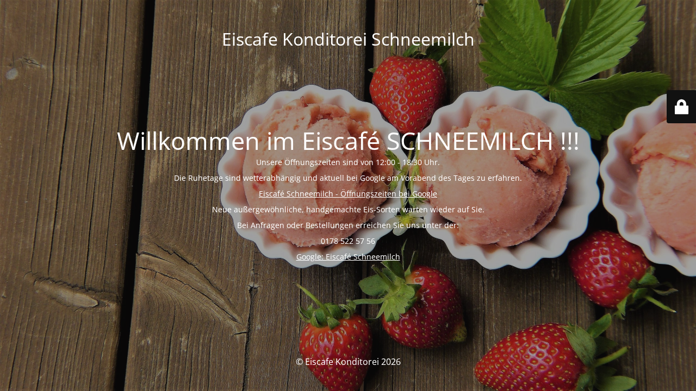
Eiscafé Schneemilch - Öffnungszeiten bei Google (348, 193)
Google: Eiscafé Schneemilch (348, 256)
